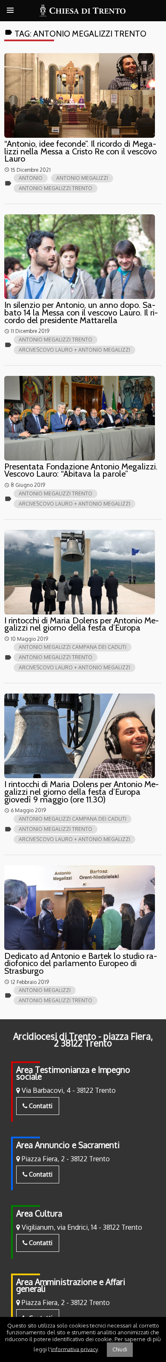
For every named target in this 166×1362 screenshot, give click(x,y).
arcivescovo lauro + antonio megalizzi (74, 350)
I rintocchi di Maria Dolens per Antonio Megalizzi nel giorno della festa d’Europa (81, 624)
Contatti (39, 1105)
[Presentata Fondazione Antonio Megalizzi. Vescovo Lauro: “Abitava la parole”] (79, 418)
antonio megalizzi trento (55, 188)
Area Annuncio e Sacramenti (68, 1145)
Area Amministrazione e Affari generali (70, 1285)
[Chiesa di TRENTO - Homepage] (82, 10)
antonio (31, 178)
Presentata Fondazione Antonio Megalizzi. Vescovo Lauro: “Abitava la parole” (80, 470)
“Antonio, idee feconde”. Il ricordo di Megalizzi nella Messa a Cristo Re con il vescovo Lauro (80, 151)
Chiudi (119, 1349)
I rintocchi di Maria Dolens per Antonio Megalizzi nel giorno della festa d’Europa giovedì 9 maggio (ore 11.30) (81, 791)
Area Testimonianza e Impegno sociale (73, 1073)
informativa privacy (74, 1348)
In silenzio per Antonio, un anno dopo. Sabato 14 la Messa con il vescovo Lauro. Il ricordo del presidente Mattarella (81, 312)
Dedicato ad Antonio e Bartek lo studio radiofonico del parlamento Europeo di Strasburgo (80, 963)
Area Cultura (39, 1213)
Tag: (75, 33)
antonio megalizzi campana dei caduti (72, 647)
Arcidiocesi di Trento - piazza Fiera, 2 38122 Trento (83, 1040)
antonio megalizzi (82, 178)
